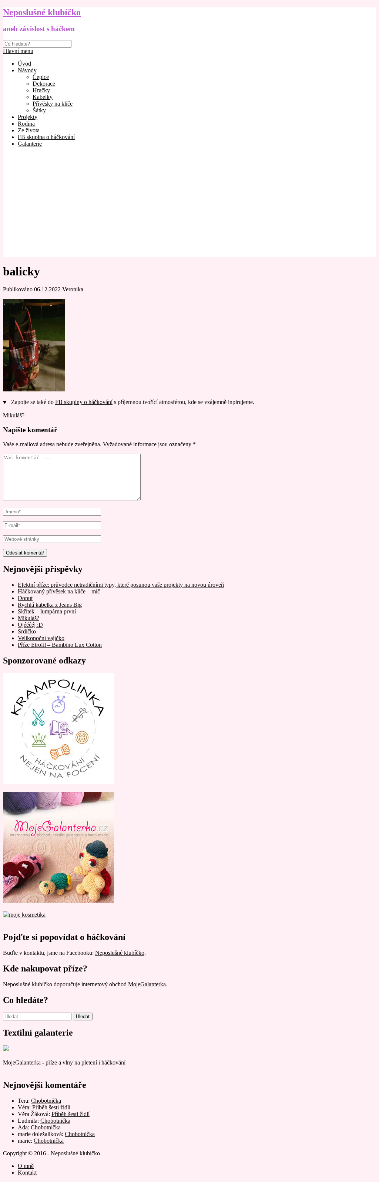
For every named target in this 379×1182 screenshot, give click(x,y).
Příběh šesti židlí (51, 1107)
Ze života (29, 130)
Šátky (39, 110)
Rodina (26, 123)
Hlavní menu (18, 51)
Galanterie (30, 143)
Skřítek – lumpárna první (47, 611)
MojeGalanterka (147, 984)
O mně (26, 1166)
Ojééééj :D (30, 625)
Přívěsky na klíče (53, 103)
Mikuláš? (13, 415)
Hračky (41, 90)
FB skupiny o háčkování (84, 402)
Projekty (27, 117)
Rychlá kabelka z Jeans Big (50, 605)
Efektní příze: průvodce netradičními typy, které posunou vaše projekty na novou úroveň (121, 585)
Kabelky (43, 97)
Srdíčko (27, 631)
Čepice (41, 77)
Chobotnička (46, 1100)
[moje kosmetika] (24, 914)
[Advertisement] (189, 205)
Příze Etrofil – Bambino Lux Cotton (60, 645)
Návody (27, 70)
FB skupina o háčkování (46, 137)
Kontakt (27, 1172)
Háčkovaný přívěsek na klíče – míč (59, 591)
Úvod (24, 63)
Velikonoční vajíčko (41, 638)
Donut (25, 598)
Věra (23, 1107)
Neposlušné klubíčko (42, 12)
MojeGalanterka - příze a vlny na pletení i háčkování (64, 1062)
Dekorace (44, 83)
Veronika (72, 289)
